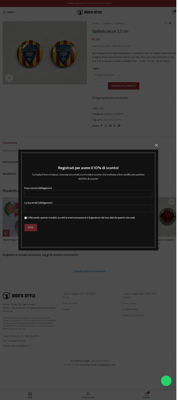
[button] (166, 381)
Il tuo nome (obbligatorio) (38, 188)
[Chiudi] (156, 145)
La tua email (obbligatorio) (38, 202)
